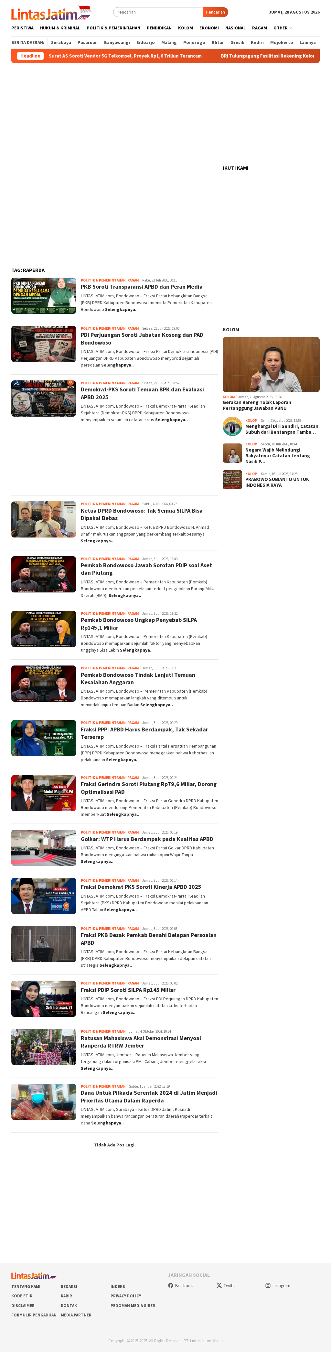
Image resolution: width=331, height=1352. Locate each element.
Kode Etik (21, 1296)
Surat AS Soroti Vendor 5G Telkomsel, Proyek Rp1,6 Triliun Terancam (95, 56)
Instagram (281, 1285)
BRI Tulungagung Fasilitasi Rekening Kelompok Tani (249, 56)
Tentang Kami (25, 1286)
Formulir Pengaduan (34, 1315)
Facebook (184, 1285)
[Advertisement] (165, 114)
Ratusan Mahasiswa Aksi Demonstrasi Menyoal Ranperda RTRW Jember (141, 1041)
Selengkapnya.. (121, 309)
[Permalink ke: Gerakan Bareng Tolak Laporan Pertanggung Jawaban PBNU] (271, 364)
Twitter (230, 1285)
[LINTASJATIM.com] (52, 12)
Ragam (133, 280)
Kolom (231, 329)
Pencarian (215, 12)
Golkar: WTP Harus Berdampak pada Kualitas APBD (147, 839)
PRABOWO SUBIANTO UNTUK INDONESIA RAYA (277, 482)
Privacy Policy (126, 1296)
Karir (66, 1296)
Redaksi (69, 1286)
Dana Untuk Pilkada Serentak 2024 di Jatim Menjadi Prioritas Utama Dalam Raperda (149, 1096)
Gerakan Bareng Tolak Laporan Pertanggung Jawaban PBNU (257, 405)
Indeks (118, 1286)
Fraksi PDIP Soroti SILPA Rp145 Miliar (128, 990)
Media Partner (76, 1315)
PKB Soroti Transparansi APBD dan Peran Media (142, 286)
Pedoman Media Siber (133, 1305)
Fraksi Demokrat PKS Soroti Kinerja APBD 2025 (141, 886)
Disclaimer (23, 1305)
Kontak (69, 1305)
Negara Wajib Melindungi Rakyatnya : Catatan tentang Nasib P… (277, 455)
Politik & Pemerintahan (103, 280)
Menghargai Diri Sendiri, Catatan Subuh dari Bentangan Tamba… (281, 429)
